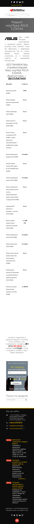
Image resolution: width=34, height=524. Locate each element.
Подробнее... (22, 479)
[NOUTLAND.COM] (17, 10)
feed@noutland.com (16, 426)
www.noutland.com (16, 428)
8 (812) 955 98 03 (17, 5)
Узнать (25, 100)
